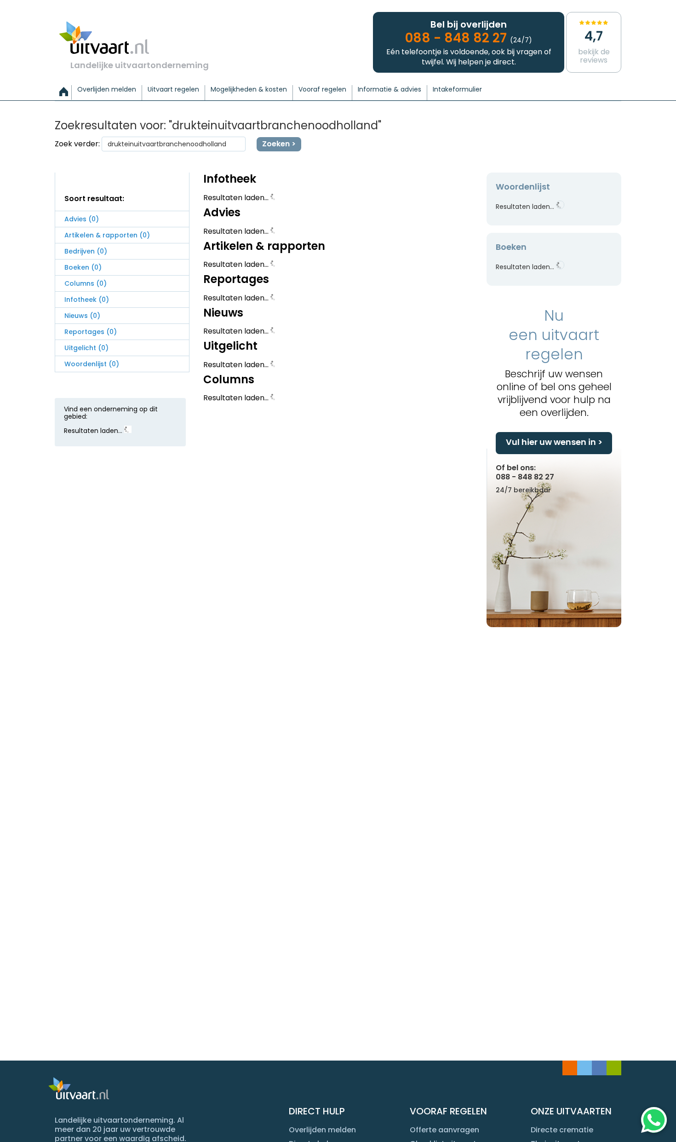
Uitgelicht (86, 347)
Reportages (90, 331)
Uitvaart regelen (173, 90)
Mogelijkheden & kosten (249, 90)
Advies (81, 219)
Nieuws (82, 315)
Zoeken (276, 143)
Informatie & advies (389, 90)
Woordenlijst (91, 364)
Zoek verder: (77, 143)
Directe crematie (562, 1130)
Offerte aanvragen (444, 1130)
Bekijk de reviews (594, 46)
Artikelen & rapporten (107, 235)
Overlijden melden (106, 90)
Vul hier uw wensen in (551, 442)
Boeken (83, 267)
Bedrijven (85, 251)
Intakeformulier (457, 90)
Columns (85, 283)
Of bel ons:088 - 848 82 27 (525, 478)
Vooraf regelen (322, 90)
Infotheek (86, 299)
